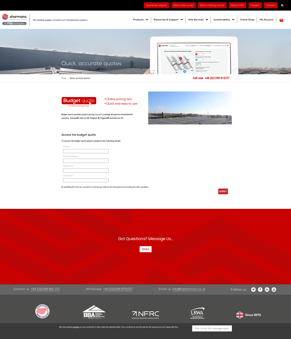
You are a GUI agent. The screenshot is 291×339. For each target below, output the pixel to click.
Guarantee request (156, 5)
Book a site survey (183, 5)
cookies (76, 327)
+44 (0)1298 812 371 (45, 289)
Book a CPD (237, 5)
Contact (270, 5)
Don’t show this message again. (212, 328)
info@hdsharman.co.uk (188, 289)
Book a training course (212, 5)
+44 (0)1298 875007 (118, 289)
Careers (255, 5)
